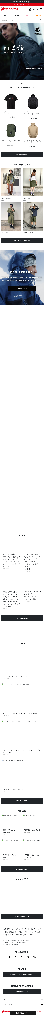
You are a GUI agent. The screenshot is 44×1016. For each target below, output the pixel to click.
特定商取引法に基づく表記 (10, 944)
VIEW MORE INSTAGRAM (22, 916)
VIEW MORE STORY (22, 801)
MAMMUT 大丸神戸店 (6, 198)
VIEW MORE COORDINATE (22, 241)
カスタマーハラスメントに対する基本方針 (15, 942)
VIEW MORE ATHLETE (22, 869)
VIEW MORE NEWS (22, 618)
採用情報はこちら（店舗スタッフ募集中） (22, 974)
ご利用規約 (13, 941)
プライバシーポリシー (24, 941)
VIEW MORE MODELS (22, 155)
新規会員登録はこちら (22, 991)
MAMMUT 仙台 (26, 198)
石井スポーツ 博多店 (28, 232)
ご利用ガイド (5, 941)
